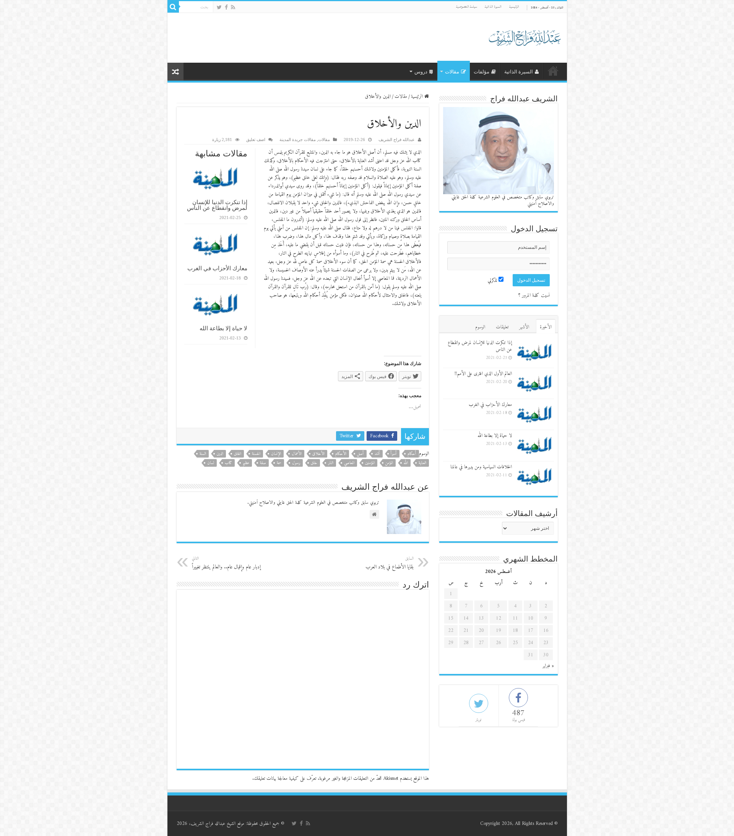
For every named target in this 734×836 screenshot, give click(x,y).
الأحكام (340, 454)
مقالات (452, 72)
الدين (220, 454)
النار (330, 463)
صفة (263, 463)
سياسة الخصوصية (466, 6)
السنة (203, 454)
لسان (210, 463)
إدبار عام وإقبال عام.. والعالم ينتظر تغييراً (226, 563)
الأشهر (524, 327)
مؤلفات (481, 72)
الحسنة (256, 454)
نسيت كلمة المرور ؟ (534, 295)
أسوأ (394, 454)
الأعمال (297, 454)
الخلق (237, 454)
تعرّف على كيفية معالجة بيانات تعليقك (285, 778)
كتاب (228, 463)
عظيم (246, 463)
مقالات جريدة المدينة (297, 139)
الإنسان (276, 454)
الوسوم (480, 327)
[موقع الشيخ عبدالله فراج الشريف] (525, 36)
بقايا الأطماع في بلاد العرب (389, 563)
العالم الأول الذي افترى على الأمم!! (483, 373)
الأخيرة (546, 327)
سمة (279, 463)
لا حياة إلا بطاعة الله (223, 328)
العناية (422, 463)
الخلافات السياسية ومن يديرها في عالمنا (481, 467)
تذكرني (493, 280)
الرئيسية (514, 6)
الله (406, 463)
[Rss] (233, 7)
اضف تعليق (255, 139)
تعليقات (502, 327)
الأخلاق (318, 454)
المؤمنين (370, 463)
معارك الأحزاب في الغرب (217, 268)
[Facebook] (226, 7)
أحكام (412, 454)
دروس (420, 72)
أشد (377, 454)
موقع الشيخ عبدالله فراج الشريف (217, 823)
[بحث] (173, 7)
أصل (360, 454)
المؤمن (389, 463)
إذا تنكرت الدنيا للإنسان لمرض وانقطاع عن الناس (217, 205)
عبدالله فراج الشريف (396, 139)
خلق (314, 463)
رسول (296, 463)
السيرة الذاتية (493, 6)
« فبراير (548, 665)
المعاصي (349, 463)
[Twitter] (219, 7)
